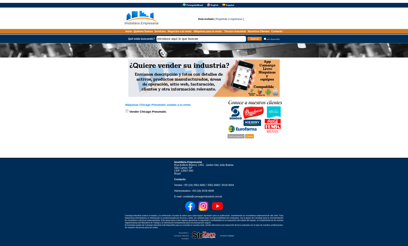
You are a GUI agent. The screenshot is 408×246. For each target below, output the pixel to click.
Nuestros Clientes (259, 31)
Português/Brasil (194, 5)
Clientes (249, 136)
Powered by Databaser (227, 236)
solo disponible (273, 39)
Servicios (160, 31)
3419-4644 (228, 185)
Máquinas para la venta (208, 31)
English (214, 5)
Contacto (276, 31)
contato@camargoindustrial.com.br (202, 196)
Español (230, 5)
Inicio (128, 31)
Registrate (222, 19)
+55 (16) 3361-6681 (194, 185)
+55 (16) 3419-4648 (203, 190)
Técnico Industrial (235, 31)
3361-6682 (214, 185)
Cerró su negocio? (236, 136)
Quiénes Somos (143, 31)
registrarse (236, 19)
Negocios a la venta (179, 31)
